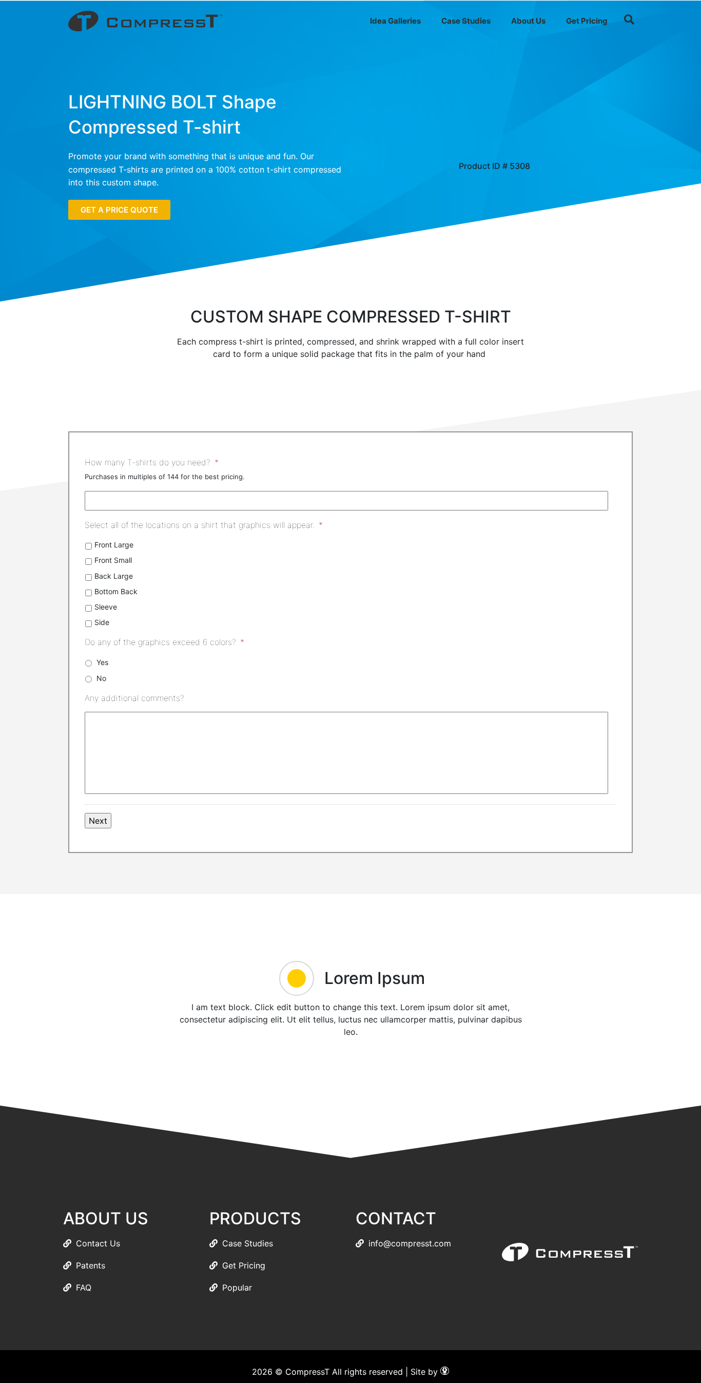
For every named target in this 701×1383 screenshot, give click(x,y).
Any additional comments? (134, 698)
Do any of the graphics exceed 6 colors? (164, 642)
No (101, 678)
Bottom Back (116, 591)
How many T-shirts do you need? (152, 462)
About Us (528, 21)
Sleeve (105, 606)
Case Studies (466, 21)
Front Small (113, 560)
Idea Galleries (395, 21)
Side (101, 622)
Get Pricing (587, 21)
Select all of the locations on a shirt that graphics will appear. (204, 525)
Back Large (113, 576)
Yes (102, 662)
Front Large (113, 544)
